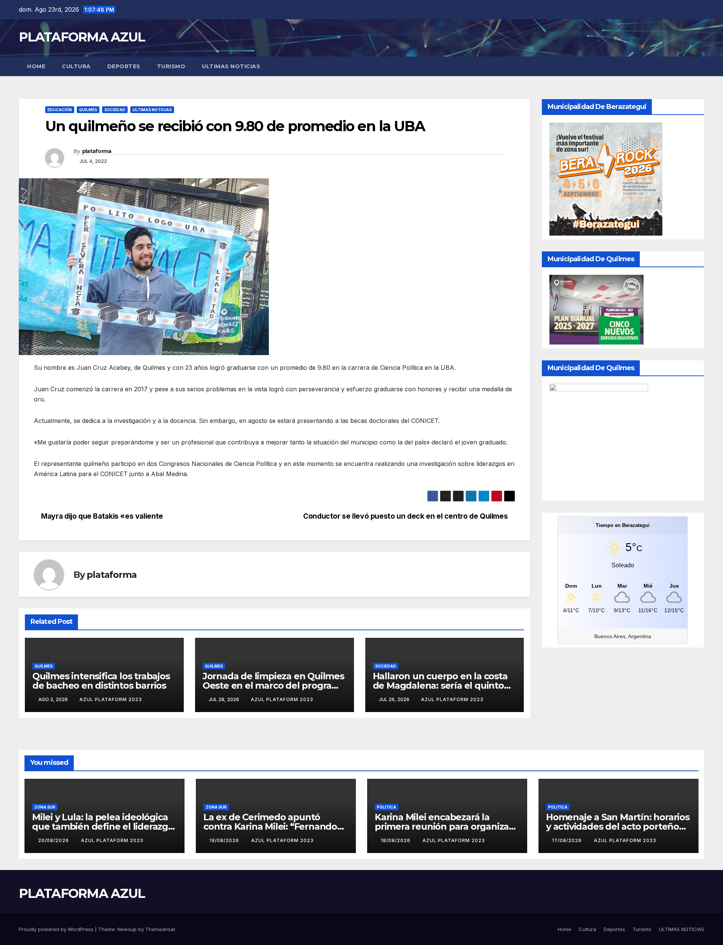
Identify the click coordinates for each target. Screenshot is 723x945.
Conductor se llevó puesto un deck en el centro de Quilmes (406, 516)
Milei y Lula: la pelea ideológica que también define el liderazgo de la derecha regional (103, 826)
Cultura (76, 66)
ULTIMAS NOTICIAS (231, 66)
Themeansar (160, 929)
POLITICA (386, 807)
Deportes (123, 66)
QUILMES (88, 109)
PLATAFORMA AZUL (82, 37)
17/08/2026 (567, 840)
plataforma (96, 151)
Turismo (171, 66)
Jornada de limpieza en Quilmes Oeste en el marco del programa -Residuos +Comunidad (274, 685)
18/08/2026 (396, 840)
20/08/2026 (54, 840)
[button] (699, 66)
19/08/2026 (225, 840)
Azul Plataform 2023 (110, 699)
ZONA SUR (44, 807)
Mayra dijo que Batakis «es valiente (101, 516)
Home (36, 66)
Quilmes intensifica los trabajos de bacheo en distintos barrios (101, 681)
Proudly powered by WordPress (57, 929)
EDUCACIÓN (59, 109)
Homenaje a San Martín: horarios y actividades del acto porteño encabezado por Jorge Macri (617, 826)
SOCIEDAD (114, 109)
